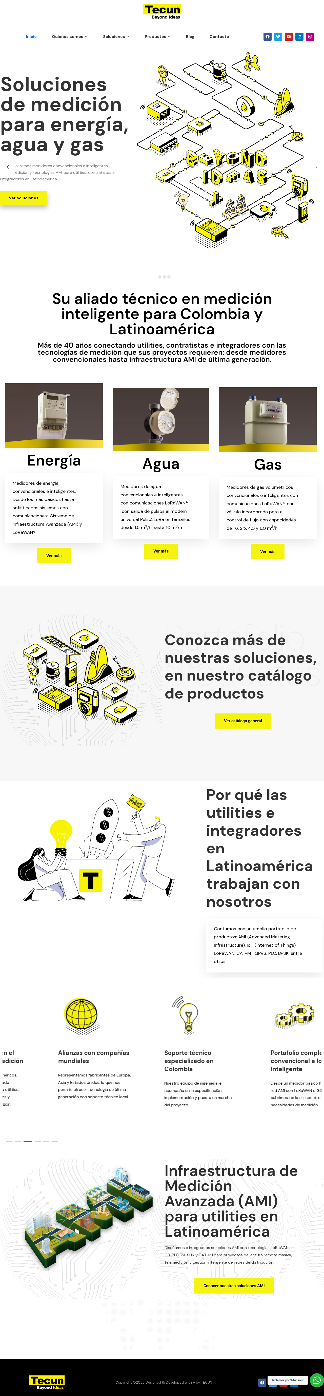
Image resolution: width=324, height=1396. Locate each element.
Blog (190, 36)
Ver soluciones (23, 198)
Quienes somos (67, 36)
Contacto (219, 36)
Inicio (31, 36)
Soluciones (114, 36)
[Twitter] (278, 37)
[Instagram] (310, 37)
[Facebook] (268, 37)
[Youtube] (289, 37)
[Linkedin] (299, 37)
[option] (56, 1048)
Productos (155, 36)
